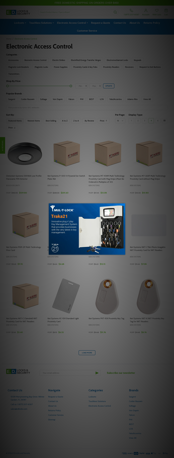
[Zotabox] (123, 252)
